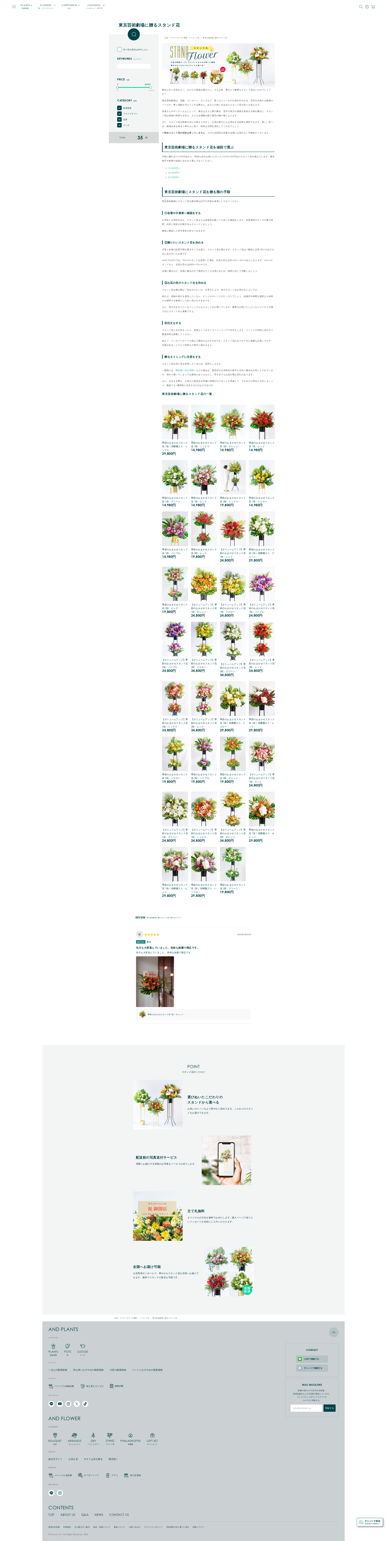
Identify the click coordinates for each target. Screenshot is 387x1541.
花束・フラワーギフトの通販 (176, 38)
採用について (198, 1527)
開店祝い (180, 370)
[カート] (373, 7)
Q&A (85, 1515)
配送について (119, 1527)
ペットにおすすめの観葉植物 (147, 1370)
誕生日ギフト (55, 1459)
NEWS (99, 1515)
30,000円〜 (174, 177)
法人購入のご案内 (82, 1527)
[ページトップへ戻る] (312, 1332)
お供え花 (73, 1459)
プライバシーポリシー (153, 1527)
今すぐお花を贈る (93, 1459)
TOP (51, 1515)
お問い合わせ (134, 1527)
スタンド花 (195, 38)
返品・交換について (101, 1527)
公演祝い (191, 370)
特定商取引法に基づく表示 (177, 1527)
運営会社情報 (54, 1527)
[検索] (361, 7)
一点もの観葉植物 (57, 1370)
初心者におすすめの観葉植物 (88, 1370)
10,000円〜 (174, 168)
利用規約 (67, 1527)
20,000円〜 (174, 172)
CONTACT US (119, 1515)
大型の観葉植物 (118, 1370)
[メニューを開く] (14, 7)
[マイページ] (367, 7)
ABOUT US (67, 1515)
